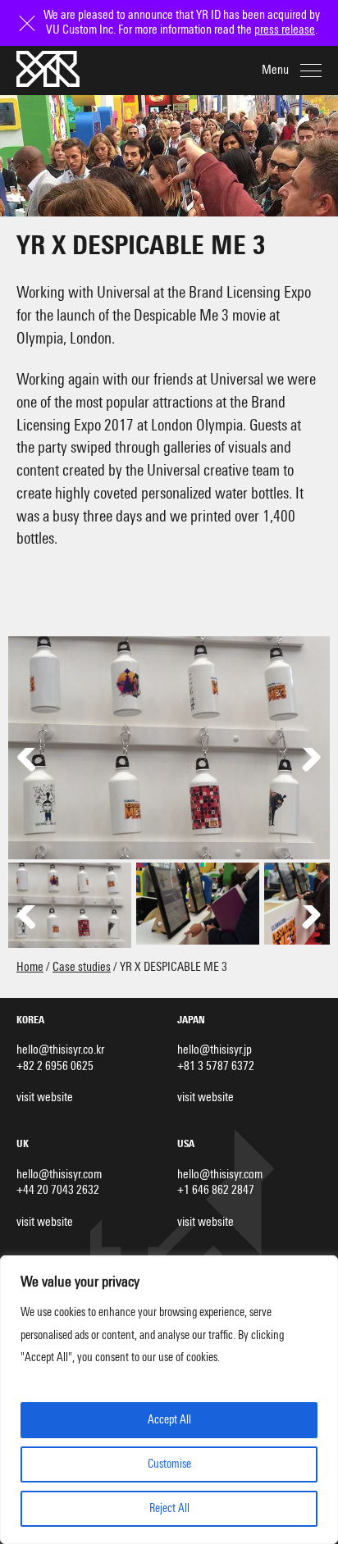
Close (29, 15)
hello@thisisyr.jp (214, 1050)
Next (305, 764)
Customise (169, 1464)
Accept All (169, 1420)
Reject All (169, 1508)
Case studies (82, 967)
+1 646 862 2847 (215, 1190)
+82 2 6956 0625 (55, 1066)
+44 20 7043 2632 (57, 1190)
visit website (44, 1097)
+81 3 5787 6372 (215, 1066)
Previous (32, 764)
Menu (275, 70)
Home (29, 967)
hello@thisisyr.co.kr (60, 1050)
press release (284, 30)
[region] (169, 1399)
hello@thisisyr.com (59, 1174)
